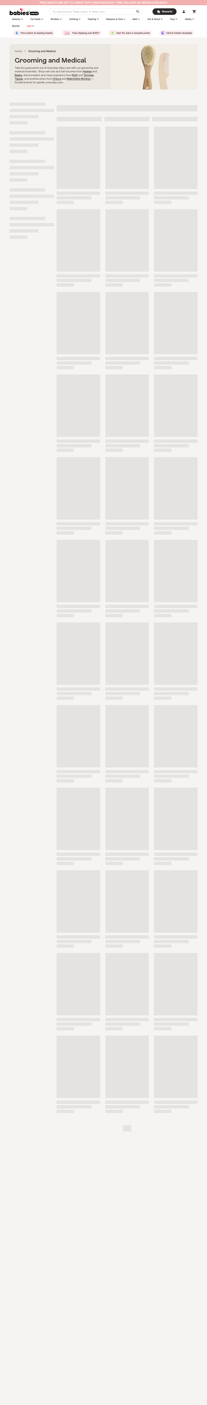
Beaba (18, 75)
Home (18, 51)
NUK (75, 75)
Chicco (57, 78)
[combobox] (95, 11)
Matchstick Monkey (79, 78)
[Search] (138, 12)
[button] (183, 11)
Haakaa (87, 71)
